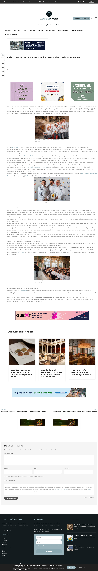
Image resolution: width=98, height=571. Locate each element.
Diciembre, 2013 (10, 64)
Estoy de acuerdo (10, 480)
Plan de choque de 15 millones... (83, 525)
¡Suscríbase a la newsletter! (81, 18)
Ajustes (80, 567)
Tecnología (33, 30)
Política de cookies (32, 1)
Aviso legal (23, 1)
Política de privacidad (44, 1)
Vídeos (54, 30)
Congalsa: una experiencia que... (83, 535)
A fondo (25, 30)
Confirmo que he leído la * (48, 546)
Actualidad (17, 30)
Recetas (79, 30)
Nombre (6, 468)
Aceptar (71, 567)
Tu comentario (8, 453)
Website (66, 468)
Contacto (54, 1)
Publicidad (16, 1)
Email (35, 468)
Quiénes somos (8, 1)
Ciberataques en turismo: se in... (83, 546)
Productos (8, 30)
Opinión (74, 30)
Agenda (48, 30)
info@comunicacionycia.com (61, 489)
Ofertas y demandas (63, 30)
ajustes (26, 569)
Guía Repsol (21, 252)
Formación (41, 30)
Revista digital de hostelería (49, 25)
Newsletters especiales (11, 34)
